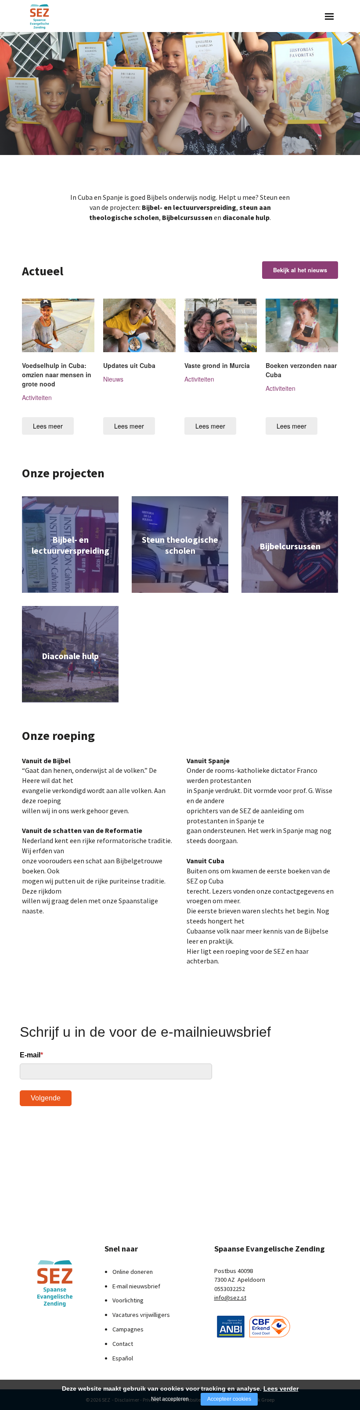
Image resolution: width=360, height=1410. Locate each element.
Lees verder (281, 1388)
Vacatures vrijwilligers (141, 1315)
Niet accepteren (170, 1399)
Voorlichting (128, 1300)
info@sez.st (230, 1298)
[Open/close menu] (329, 16)
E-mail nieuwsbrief (136, 1286)
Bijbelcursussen (187, 217)
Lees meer (48, 426)
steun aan (255, 207)
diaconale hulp (246, 217)
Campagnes (128, 1329)
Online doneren (132, 1272)
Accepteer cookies (229, 1399)
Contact (122, 1344)
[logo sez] (56, 1283)
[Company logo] (231, 1325)
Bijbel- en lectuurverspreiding (189, 207)
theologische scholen (124, 217)
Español (122, 1358)
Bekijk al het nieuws (300, 270)
